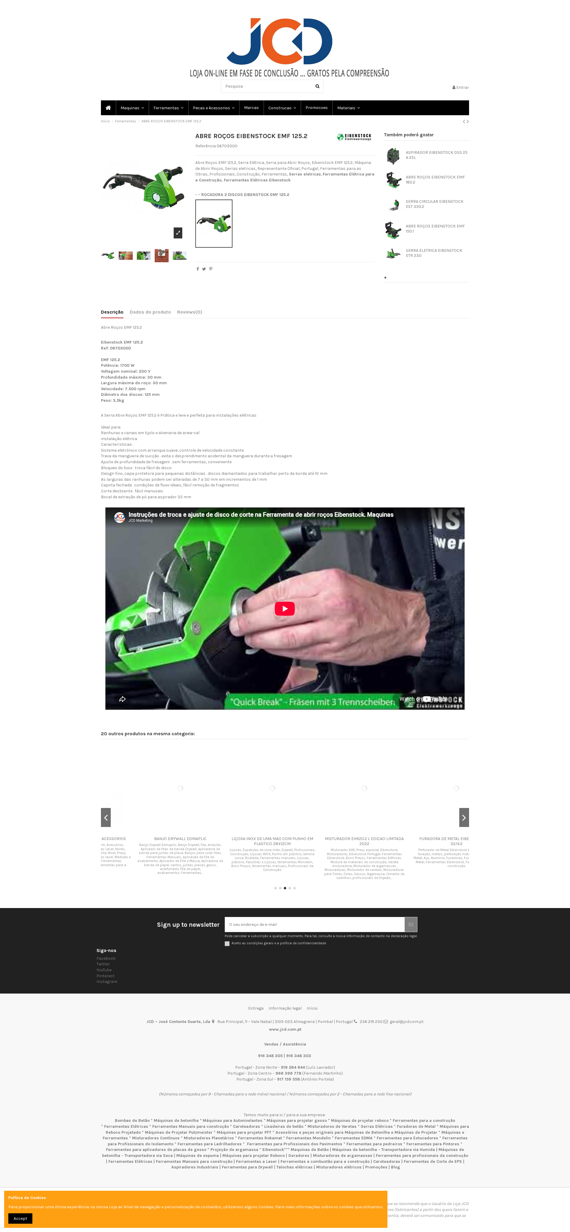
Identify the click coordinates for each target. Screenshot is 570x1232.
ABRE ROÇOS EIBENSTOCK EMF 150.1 (435, 229)
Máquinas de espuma (197, 1155)
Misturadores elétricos (339, 1167)
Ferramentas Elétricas (126, 1126)
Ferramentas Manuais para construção (190, 1126)
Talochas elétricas (294, 1167)
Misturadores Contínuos (156, 1138)
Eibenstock (273, 1149)
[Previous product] (465, 121)
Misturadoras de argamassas (342, 1155)
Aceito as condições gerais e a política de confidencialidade (279, 943)
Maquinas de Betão (310, 1149)
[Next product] (468, 121)
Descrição (112, 312)
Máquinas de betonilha (176, 1120)
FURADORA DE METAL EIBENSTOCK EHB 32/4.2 (423, 841)
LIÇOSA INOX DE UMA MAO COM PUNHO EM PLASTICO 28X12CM (239, 841)
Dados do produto (150, 312)
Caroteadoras (246, 1126)
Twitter (103, 964)
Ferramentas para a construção (424, 1120)
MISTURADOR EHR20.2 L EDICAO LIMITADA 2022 (331, 841)
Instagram (106, 981)
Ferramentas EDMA (354, 1138)
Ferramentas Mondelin (308, 1138)
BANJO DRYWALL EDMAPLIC (147, 838)
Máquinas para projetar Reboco (253, 1155)
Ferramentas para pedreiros (374, 1143)
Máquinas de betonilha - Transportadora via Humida (383, 1149)
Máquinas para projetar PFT (244, 1132)
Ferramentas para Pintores (432, 1143)
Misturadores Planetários (209, 1138)
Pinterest (105, 975)
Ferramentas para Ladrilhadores (210, 1143)
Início (312, 1008)
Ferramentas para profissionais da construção (422, 1155)
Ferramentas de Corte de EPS (433, 1161)
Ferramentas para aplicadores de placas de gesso (156, 1149)
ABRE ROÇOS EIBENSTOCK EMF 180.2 (435, 180)
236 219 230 (371, 1021)
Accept (20, 1218)
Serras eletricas (305, 174)
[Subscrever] (411, 924)
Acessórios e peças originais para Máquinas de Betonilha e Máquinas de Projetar (356, 1132)
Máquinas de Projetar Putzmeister (179, 1132)
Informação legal (285, 1008)
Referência (205, 145)
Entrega (256, 1008)
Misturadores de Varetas (332, 1126)
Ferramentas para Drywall (247, 1167)
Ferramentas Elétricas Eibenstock (257, 180)
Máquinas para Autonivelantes (232, 1120)
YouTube (104, 969)
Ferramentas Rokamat (260, 1138)
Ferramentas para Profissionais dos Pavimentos (294, 1143)
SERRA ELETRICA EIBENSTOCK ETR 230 (434, 253)
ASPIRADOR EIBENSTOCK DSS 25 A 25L (437, 155)
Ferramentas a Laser (256, 1161)
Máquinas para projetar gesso (297, 1120)
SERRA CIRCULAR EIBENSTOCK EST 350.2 (434, 204)
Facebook (105, 958)
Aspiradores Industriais (194, 1167)
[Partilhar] (198, 269)
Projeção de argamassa (234, 1149)
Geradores (298, 1155)
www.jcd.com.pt (285, 1029)
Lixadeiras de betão (283, 1126)
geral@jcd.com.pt (407, 1021)
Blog (395, 1167)
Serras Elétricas (377, 1126)
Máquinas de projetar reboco (360, 1120)
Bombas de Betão (132, 1120)
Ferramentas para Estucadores (407, 1138)
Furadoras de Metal (416, 1126)
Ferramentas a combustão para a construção (325, 1161)
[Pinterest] (210, 269)
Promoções (377, 1167)
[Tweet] (204, 269)
